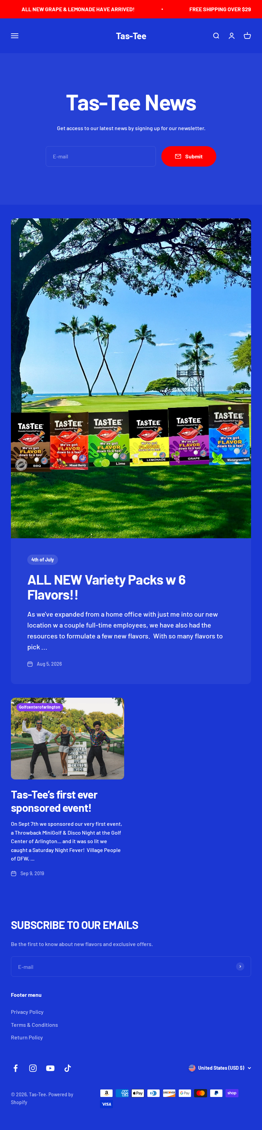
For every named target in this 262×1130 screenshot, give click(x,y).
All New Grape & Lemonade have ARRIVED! (60, 9)
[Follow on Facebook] (15, 1068)
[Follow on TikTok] (67, 1068)
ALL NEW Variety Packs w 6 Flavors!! (106, 586)
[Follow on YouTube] (50, 1068)
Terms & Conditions (34, 1024)
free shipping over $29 (203, 9)
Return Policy (27, 1037)
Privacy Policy (27, 1011)
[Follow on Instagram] (33, 1068)
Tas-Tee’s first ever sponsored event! (54, 801)
